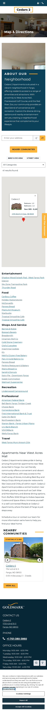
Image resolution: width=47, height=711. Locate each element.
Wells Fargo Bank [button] (10, 433)
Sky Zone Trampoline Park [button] (14, 284)
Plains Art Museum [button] (11, 310)
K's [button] (3, 352)
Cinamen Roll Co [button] (10, 339)
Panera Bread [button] (8, 306)
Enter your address (13, 138)
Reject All (23, 700)
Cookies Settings (23, 694)
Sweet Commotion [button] (11, 379)
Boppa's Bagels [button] (9, 332)
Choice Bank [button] (8, 407)
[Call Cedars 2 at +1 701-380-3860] (43, 3)
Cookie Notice (9, 689)
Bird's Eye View (16, 158)
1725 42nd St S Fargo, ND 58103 (23, 214)
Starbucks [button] (6, 313)
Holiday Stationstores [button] (12, 300)
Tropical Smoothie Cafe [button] (13, 316)
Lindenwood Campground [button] (15, 391)
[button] (39, 3)
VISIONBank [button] (7, 430)
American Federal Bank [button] (13, 400)
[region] (23, 690)
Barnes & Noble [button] (9, 329)
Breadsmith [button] (7, 335)
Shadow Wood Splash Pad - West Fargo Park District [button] (23, 279)
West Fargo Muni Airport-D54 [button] (16, 442)
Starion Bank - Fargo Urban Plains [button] (18, 423)
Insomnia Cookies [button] (10, 349)
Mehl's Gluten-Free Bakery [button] (14, 355)
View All (10, 585)
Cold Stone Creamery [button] (12, 342)
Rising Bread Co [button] (9, 369)
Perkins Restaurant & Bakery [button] (15, 365)
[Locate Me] (36, 138)
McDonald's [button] (7, 303)
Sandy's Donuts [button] (9, 372)
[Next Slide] (39, 560)
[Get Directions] (42, 138)
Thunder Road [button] (9, 287)
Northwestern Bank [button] (11, 420)
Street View (34, 158)
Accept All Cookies (23, 707)
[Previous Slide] (7, 560)
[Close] (35, 195)
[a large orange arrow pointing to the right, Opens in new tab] (13, 605)
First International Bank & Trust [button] (17, 413)
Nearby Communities (23, 149)
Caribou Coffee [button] (9, 296)
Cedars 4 (11, 565)
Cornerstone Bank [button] (10, 410)
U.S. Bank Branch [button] (10, 427)
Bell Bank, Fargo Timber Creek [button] (16, 403)
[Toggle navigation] (4, 3)
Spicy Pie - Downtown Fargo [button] (15, 375)
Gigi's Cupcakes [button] (9, 345)
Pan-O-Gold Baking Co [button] (13, 359)
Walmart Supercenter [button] (12, 382)
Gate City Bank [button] (9, 417)
